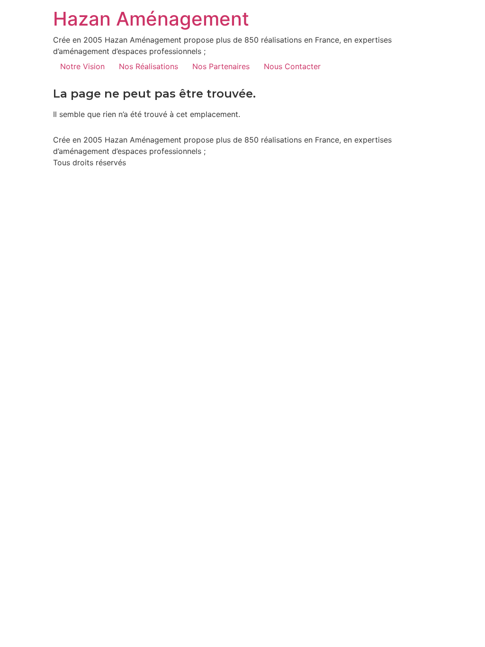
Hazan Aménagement (151, 18)
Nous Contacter (292, 66)
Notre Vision (82, 66)
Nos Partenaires (221, 66)
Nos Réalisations (148, 66)
